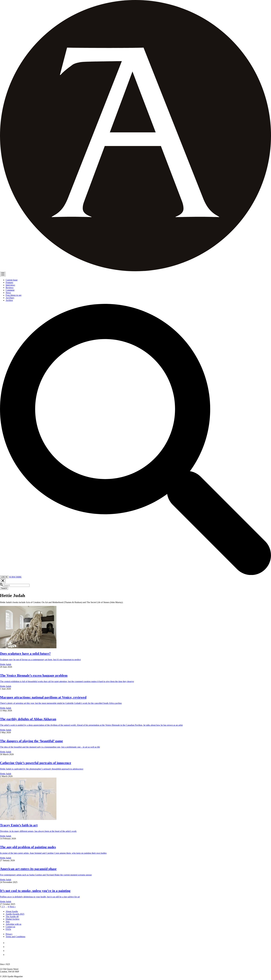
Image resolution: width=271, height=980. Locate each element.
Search (4, 588)
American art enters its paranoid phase (28, 869)
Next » (13, 906)
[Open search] (135, 574)
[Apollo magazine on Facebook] (7, 943)
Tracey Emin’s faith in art (19, 825)
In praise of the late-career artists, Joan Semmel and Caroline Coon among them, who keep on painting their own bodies (53, 853)
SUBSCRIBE (15, 577)
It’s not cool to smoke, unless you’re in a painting (35, 891)
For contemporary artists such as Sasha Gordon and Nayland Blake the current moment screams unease (46, 875)
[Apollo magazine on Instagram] (7, 950)
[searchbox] (16, 585)
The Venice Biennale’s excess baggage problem (33, 675)
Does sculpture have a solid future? (25, 653)
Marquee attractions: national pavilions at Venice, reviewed (43, 697)
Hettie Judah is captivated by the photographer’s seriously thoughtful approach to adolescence (41, 769)
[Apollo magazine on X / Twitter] (7, 947)
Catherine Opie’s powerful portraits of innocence (35, 763)
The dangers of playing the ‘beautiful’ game (31, 741)
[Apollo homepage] (135, 136)
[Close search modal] (3, 581)
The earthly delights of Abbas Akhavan (28, 719)
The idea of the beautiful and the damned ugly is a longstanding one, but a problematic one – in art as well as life (50, 747)
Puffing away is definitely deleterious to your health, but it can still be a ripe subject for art (40, 897)
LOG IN (4, 577)
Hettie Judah (5, 664)
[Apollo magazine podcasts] (7, 954)
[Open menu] (3, 274)
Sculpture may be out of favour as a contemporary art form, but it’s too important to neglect (40, 659)
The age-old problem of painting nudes (28, 847)
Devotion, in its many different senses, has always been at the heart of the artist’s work (38, 831)
